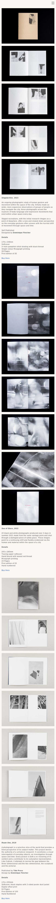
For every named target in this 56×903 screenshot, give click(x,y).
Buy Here (6, 258)
